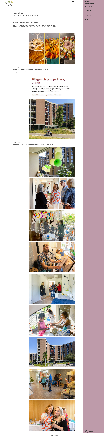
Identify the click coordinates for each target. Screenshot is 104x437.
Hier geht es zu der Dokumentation (22, 72)
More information (56, 435)
